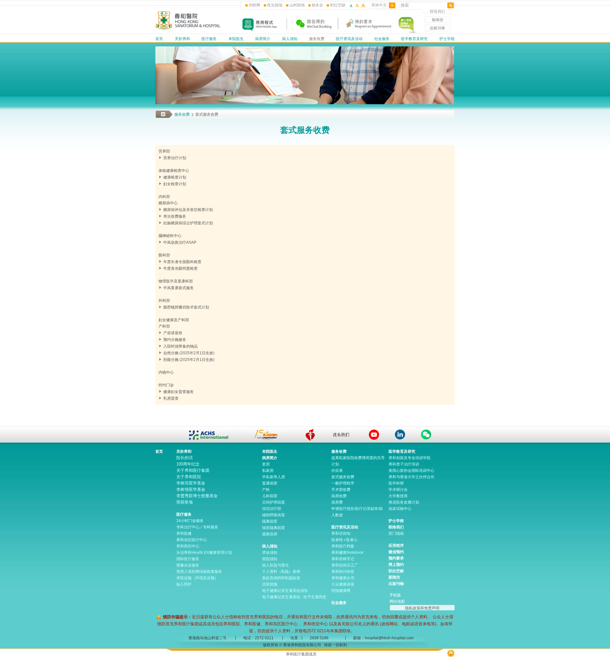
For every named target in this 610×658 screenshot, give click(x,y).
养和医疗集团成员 (301, 654)
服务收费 (316, 39)
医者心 (351, 540)
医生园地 (274, 5)
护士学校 (447, 39)
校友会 (317, 5)
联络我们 (437, 11)
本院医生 (236, 39)
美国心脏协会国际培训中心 (411, 470)
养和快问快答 (342, 571)
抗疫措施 (269, 584)
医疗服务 (209, 39)
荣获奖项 (184, 502)
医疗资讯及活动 (349, 39)
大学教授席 (398, 496)
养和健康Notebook (347, 552)
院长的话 (184, 457)
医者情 (337, 540)
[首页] (188, 28)
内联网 (254, 5)
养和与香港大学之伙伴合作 (411, 477)
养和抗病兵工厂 (344, 565)
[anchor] (310, 435)
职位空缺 (337, 5)
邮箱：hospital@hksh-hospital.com (383, 638)
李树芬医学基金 (190, 483)
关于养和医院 (188, 476)
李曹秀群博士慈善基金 (197, 495)
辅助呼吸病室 (273, 515)
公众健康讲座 (342, 584)
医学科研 (396, 483)
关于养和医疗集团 (192, 470)
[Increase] (363, 5)
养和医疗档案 (342, 546)
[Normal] (357, 5)
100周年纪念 (188, 464)
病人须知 (289, 39)
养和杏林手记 (342, 559)
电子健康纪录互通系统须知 (285, 590)
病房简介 (262, 39)
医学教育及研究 (414, 39)
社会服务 (382, 39)
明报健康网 (340, 590)
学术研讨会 (398, 489)
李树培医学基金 (190, 489)
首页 (159, 39)
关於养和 (182, 39)
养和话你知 (340, 533)
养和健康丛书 (342, 578)
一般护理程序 (342, 483)
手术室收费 (340, 489)
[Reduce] (351, 5)
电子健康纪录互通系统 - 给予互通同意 (294, 597)
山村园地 (297, 5)
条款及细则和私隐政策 (281, 578)
